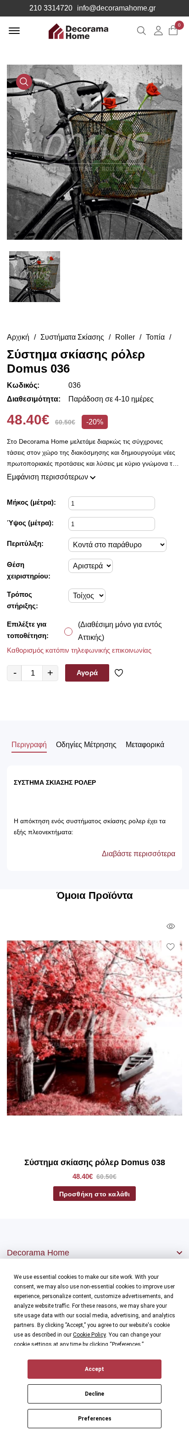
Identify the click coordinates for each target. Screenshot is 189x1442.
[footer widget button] (94, 1252)
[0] (173, 31)
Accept (94, 1369)
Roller (125, 337)
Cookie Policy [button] (89, 1335)
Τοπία (155, 337)
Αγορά (87, 673)
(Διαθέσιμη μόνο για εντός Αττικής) (120, 631)
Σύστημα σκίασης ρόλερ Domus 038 (94, 1162)
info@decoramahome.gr (116, 8)
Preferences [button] (126, 1344)
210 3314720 (50, 8)
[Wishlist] (120, 673)
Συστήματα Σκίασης (72, 337)
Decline (94, 1394)
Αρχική (18, 337)
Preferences (94, 1418)
